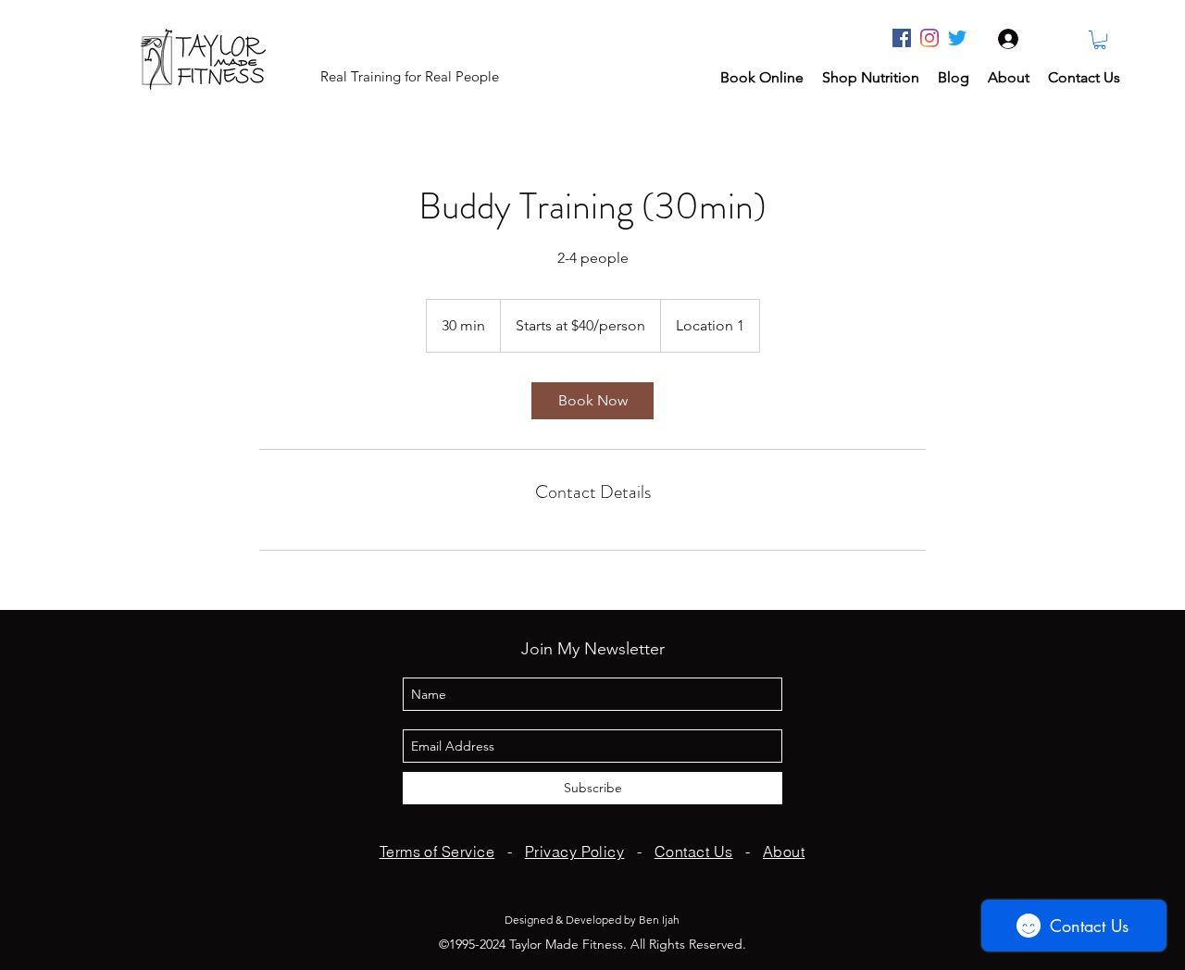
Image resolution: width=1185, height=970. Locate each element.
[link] (592, 400)
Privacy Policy (575, 851)
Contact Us (694, 851)
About (784, 851)
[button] (1100, 40)
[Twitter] (957, 38)
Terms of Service (437, 851)
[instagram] (929, 38)
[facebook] (901, 38)
